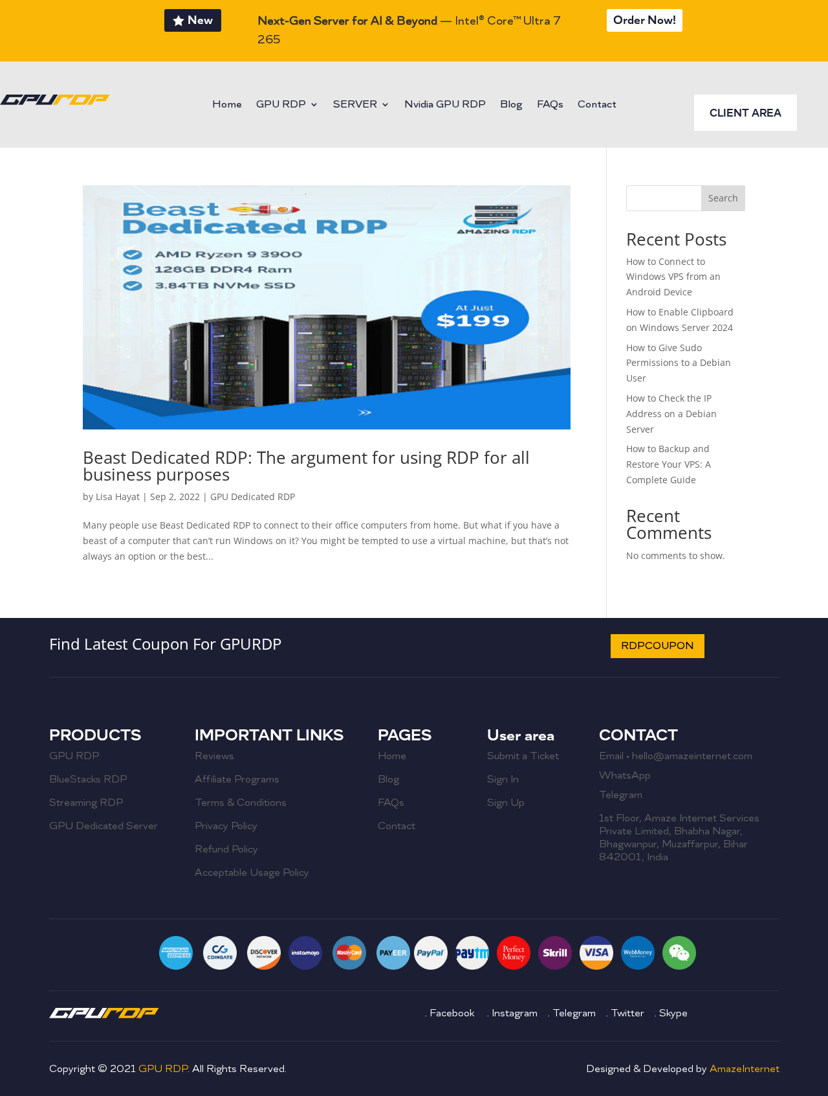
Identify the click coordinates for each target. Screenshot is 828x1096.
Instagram (516, 1013)
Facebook (453, 1013)
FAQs (550, 105)
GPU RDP (281, 105)
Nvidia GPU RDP (445, 105)
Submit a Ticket (523, 755)
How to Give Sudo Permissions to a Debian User (678, 363)
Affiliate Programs (237, 779)
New (200, 20)
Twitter (627, 1013)
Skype (673, 1013)
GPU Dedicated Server (103, 825)
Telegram (620, 794)
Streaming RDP (86, 802)
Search (723, 198)
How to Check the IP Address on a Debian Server (671, 413)
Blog (511, 105)
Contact (597, 105)
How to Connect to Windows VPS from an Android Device (673, 277)
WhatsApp (625, 775)
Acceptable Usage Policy (252, 872)
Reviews (214, 755)
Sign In (503, 779)
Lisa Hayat (118, 496)
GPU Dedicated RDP (252, 496)
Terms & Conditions (241, 802)
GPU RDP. (164, 1068)
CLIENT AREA (745, 113)
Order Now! (644, 20)
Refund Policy (226, 849)
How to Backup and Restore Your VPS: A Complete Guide (668, 464)
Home (227, 105)
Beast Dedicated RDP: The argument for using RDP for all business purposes (306, 466)
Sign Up (506, 802)
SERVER (355, 105)
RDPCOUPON (657, 645)
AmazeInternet (744, 1068)
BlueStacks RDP (88, 779)
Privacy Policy (226, 825)
